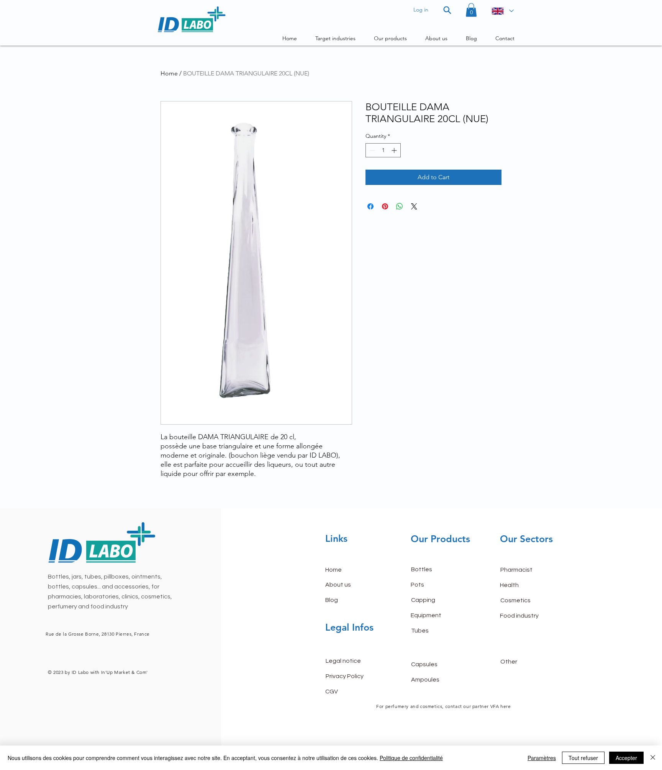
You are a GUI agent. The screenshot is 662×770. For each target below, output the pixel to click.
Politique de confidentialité (411, 758)
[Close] (652, 758)
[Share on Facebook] (370, 206)
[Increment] (395, 150)
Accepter (626, 758)
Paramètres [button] (542, 758)
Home (169, 73)
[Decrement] (371, 150)
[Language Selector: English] (502, 11)
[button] (471, 10)
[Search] (447, 10)
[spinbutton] (383, 150)
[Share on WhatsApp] (399, 206)
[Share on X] (414, 206)
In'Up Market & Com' (124, 672)
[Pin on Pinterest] (385, 206)
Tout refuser (583, 758)
